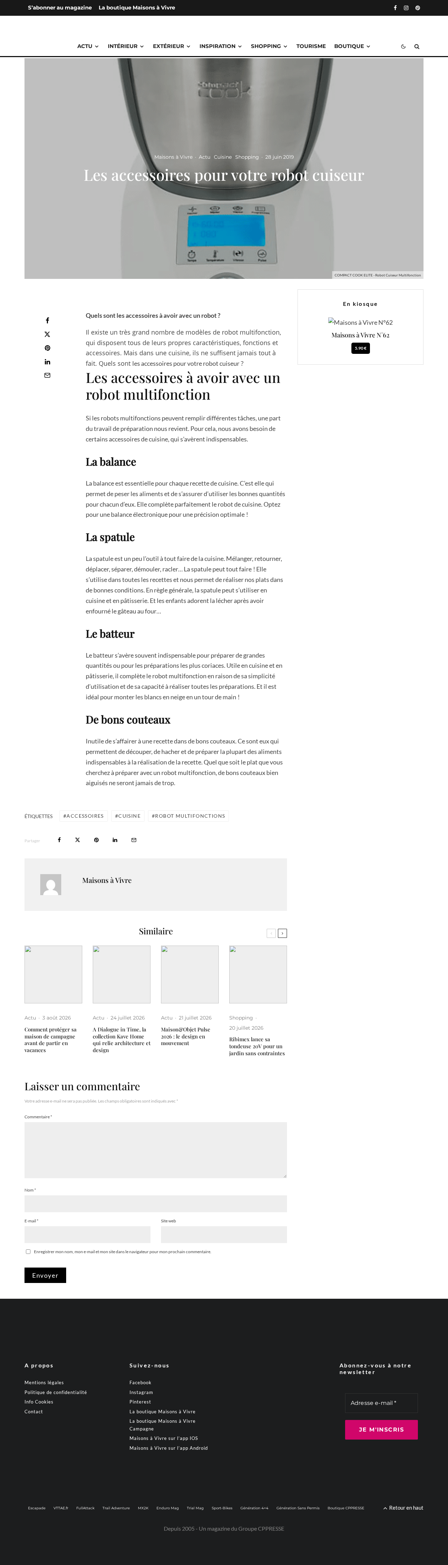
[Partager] (47, 320)
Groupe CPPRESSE (261, 1528)
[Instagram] (406, 8)
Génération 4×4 (254, 1508)
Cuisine (223, 157)
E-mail (31, 1220)
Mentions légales (44, 1382)
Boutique (349, 46)
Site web (168, 1220)
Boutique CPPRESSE (346, 1508)
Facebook (141, 1382)
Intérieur (123, 46)
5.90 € (360, 348)
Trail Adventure (116, 1508)
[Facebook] (395, 8)
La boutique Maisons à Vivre (137, 7)
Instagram (141, 1392)
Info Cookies (39, 1402)
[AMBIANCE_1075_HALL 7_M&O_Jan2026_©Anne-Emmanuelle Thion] (190, 974)
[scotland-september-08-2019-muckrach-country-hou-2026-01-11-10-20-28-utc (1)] (53, 974)
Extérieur (168, 46)
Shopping (266, 46)
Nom (30, 1190)
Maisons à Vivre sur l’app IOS (164, 1438)
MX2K (143, 1508)
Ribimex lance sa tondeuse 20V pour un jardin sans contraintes (257, 1046)
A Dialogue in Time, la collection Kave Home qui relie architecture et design (121, 1040)
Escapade (37, 1508)
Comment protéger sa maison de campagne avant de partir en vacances (50, 1040)
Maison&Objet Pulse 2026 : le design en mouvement (185, 1036)
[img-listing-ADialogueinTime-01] (121, 974)
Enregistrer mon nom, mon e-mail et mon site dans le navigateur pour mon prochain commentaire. (122, 1251)
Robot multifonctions (190, 816)
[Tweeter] (47, 334)
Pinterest (140, 1402)
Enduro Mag (167, 1508)
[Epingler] (47, 348)
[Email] (47, 375)
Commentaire (38, 1116)
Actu (84, 46)
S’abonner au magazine (60, 7)
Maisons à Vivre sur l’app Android (169, 1448)
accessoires (85, 816)
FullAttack (85, 1508)
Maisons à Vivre (173, 157)
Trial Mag (195, 1508)
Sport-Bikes (222, 1508)
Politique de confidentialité (55, 1392)
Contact (33, 1411)
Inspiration (218, 46)
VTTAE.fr (61, 1508)
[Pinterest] (418, 8)
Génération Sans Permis (298, 1508)
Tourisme (311, 46)
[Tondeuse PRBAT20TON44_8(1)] (258, 974)
